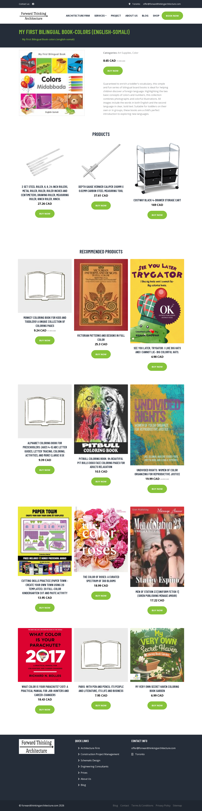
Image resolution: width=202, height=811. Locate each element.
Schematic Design (90, 760)
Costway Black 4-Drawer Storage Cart (157, 200)
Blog (145, 15)
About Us (131, 15)
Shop (156, 15)
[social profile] (33, 4)
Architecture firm (78, 15)
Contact (124, 805)
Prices (84, 772)
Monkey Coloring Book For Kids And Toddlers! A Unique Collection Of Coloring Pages (45, 321)
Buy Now (113, 70)
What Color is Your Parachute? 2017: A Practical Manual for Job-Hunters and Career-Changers (45, 691)
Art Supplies (124, 52)
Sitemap (177, 805)
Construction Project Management (100, 754)
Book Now (172, 15)
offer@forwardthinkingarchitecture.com (162, 4)
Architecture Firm (90, 748)
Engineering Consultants (94, 766)
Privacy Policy (163, 805)
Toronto (136, 4)
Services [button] (99, 15)
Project (116, 15)
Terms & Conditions (142, 805)
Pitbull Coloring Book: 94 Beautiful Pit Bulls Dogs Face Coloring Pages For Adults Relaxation (101, 463)
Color (135, 52)
